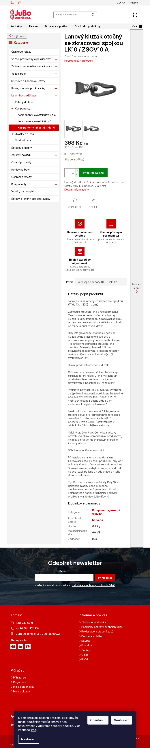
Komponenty (22, 108)
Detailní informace (75, 189)
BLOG (84, 659)
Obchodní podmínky (93, 622)
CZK (119, 2)
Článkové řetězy (21, 51)
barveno (97, 520)
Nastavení (28, 739)
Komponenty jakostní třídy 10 (36, 127)
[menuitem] (16, 26)
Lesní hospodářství (23, 95)
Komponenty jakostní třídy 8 (34, 121)
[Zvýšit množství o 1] (77, 171)
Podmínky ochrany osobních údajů (102, 626)
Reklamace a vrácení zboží (97, 631)
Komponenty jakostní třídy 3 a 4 (37, 114)
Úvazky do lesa (24, 134)
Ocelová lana (23, 140)
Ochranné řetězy (21, 176)
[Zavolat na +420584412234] (14, 2)
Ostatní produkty (21, 162)
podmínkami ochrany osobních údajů (93, 585)
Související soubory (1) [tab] (90, 282)
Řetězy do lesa (24, 102)
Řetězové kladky (21, 147)
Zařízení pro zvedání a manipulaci (31, 66)
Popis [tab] (69, 282)
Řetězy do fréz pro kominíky (28, 88)
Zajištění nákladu (21, 154)
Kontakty (86, 645)
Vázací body (19, 73)
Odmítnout (98, 720)
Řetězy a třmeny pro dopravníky (30, 198)
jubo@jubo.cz (24, 622)
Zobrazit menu (137, 286)
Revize (85, 640)
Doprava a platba (91, 636)
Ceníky (85, 650)
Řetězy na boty (20, 169)
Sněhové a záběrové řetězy (28, 81)
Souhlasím (121, 720)
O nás (84, 654)
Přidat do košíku (93, 172)
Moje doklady (21, 691)
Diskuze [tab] (112, 282)
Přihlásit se (105, 577)
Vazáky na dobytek (23, 191)
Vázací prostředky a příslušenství (31, 59)
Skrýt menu (18, 36)
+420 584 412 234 (28, 628)
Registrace (19, 682)
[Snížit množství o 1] (77, 175)
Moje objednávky (23, 686)
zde (33, 730)
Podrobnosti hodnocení (78, 60)
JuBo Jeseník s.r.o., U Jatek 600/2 (38, 633)
